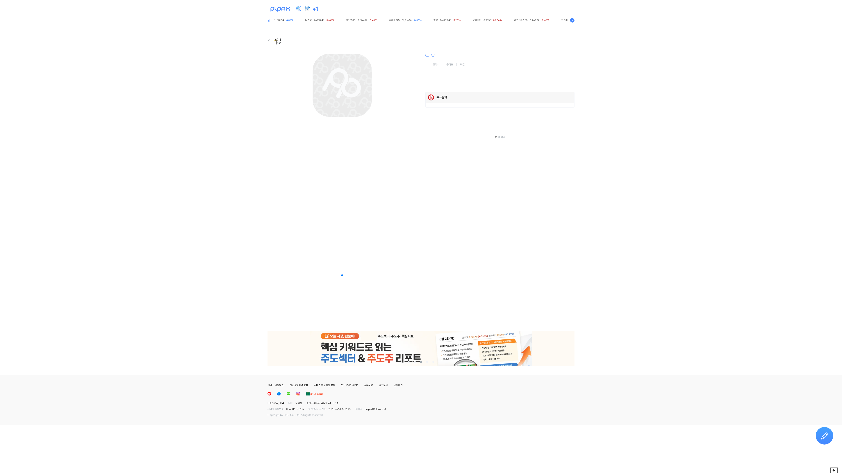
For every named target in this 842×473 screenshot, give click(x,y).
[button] (342, 275)
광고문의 (383, 385)
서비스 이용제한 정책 (324, 385)
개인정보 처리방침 (299, 385)
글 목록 (501, 137)
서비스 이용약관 (276, 385)
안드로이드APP (349, 385)
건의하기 (398, 385)
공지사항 (368, 385)
